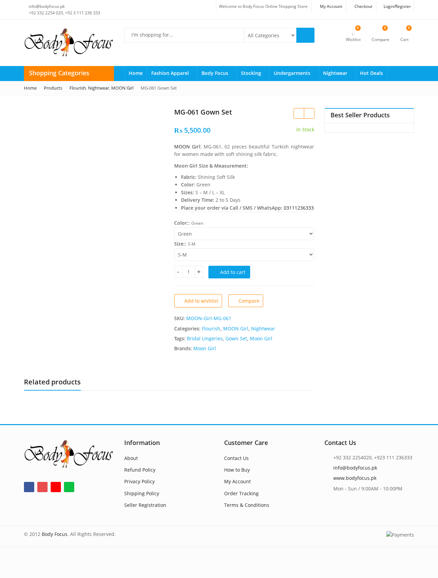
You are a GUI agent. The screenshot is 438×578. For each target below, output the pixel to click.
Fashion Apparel (170, 73)
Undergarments (293, 73)
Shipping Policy (141, 493)
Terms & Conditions (246, 505)
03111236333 (299, 208)
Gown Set (236, 338)
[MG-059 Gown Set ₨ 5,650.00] (309, 113)
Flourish (211, 328)
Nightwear (336, 73)
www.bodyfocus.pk (354, 478)
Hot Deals (371, 73)
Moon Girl (261, 338)
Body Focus (216, 73)
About (131, 458)
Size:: (180, 243)
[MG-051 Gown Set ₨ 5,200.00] (299, 113)
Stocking (251, 73)
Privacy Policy (139, 481)
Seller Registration (145, 505)
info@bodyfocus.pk (355, 467)
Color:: (182, 223)
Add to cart (232, 272)
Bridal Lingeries (205, 338)
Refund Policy (139, 470)
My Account (237, 481)
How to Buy (237, 470)
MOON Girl (235, 328)
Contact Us (236, 458)
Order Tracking (241, 493)
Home (136, 73)
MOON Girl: (188, 146)
